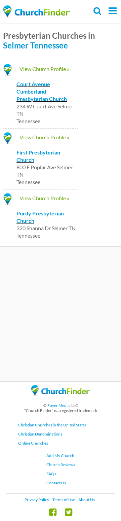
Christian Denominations (40, 434)
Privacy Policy (37, 499)
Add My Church (60, 455)
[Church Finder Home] (60, 399)
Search (97, 11)
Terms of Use (63, 499)
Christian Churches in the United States (52, 424)
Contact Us (56, 482)
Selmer (16, 45)
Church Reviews (60, 464)
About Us (86, 499)
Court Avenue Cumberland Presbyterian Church (41, 91)
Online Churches (33, 443)
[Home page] (36, 11)
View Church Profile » (44, 69)
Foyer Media (58, 405)
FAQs (51, 473)
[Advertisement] (60, 314)
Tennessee (49, 45)
